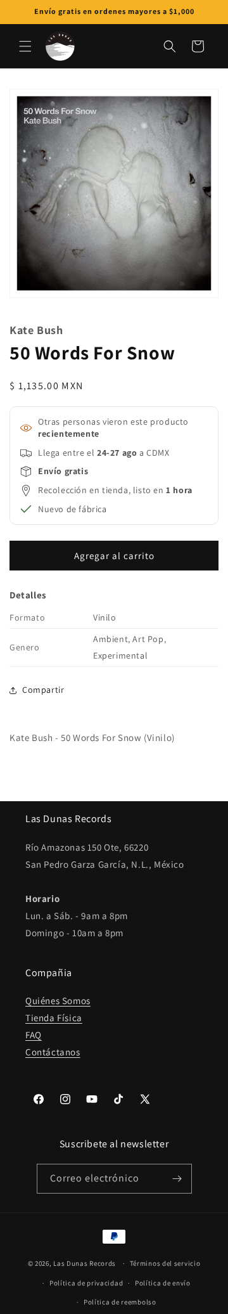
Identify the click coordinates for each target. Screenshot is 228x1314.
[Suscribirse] (177, 1179)
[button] (25, 46)
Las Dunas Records (84, 1263)
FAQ (33, 1035)
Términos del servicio (165, 1263)
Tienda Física (53, 1018)
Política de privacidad (86, 1283)
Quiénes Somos (58, 1001)
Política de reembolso (120, 1302)
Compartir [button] (43, 689)
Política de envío (163, 1283)
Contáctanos (52, 1052)
